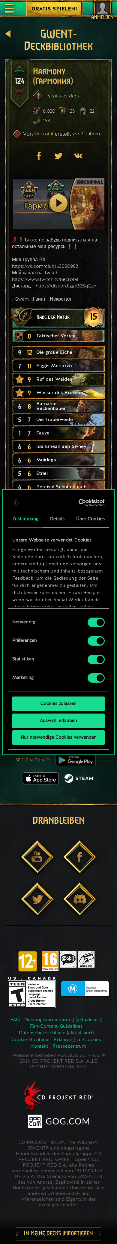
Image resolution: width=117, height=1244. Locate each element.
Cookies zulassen (58, 704)
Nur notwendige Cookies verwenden (59, 737)
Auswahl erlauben (58, 720)
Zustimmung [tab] (25, 519)
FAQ (15, 1019)
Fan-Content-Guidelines (56, 1026)
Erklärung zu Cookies (77, 1040)
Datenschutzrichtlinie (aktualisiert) (56, 1033)
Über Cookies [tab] (90, 519)
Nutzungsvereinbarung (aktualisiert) (63, 1019)
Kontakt (39, 1046)
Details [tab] (57, 519)
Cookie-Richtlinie (30, 1040)
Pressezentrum (69, 1046)
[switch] (96, 641)
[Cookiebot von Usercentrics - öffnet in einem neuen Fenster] (80, 503)
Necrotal (43, 134)
